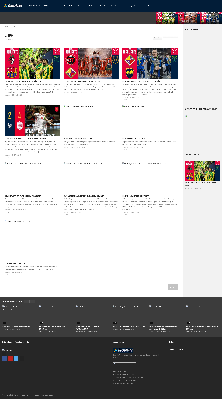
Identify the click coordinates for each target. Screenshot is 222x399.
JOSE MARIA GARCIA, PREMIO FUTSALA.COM (88, 328)
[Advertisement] (202, 70)
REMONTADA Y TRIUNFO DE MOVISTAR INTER (23, 196)
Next (172, 287)
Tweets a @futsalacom (177, 349)
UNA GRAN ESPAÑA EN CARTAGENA (78, 139)
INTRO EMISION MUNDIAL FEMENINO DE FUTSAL (202, 328)
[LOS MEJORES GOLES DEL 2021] (32, 240)
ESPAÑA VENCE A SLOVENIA (133, 139)
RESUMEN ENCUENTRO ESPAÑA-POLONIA (52, 328)
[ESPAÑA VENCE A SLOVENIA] (150, 120)
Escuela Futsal (59, 6)
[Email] (22, 358)
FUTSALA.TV (34, 6)
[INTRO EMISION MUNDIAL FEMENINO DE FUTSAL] (202, 314)
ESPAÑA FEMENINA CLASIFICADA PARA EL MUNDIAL (25, 139)
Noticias (92, 6)
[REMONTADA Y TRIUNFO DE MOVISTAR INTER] (32, 178)
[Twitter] (16, 358)
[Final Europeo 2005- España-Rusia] (19, 314)
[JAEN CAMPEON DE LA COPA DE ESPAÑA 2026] (167, 17)
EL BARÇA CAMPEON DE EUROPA (135, 196)
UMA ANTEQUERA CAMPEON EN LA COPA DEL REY (84, 196)
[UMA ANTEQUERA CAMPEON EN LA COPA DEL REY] (91, 178)
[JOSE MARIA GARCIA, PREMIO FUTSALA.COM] (92, 314)
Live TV (103, 6)
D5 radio (114, 6)
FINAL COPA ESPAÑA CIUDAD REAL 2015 (129, 326)
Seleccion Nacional (77, 6)
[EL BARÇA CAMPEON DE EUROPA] (150, 178)
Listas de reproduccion (131, 6)
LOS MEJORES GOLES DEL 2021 (17, 263)
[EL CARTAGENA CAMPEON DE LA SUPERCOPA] (189, 17)
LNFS (46, 6)
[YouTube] (10, 358)
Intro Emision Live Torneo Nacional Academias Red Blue (163, 328)
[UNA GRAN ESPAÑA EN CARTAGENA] (91, 120)
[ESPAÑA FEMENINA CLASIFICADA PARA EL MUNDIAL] (32, 120)
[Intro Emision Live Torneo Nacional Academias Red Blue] (166, 314)
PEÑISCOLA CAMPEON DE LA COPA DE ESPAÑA (141, 81)
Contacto (148, 6)
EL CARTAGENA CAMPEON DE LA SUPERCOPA (82, 81)
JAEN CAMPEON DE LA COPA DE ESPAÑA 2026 (23, 81)
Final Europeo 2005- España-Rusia (16, 326)
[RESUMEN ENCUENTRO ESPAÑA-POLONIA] (55, 314)
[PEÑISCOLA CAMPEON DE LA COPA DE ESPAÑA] (211, 17)
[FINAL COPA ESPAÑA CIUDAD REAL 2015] (129, 314)
